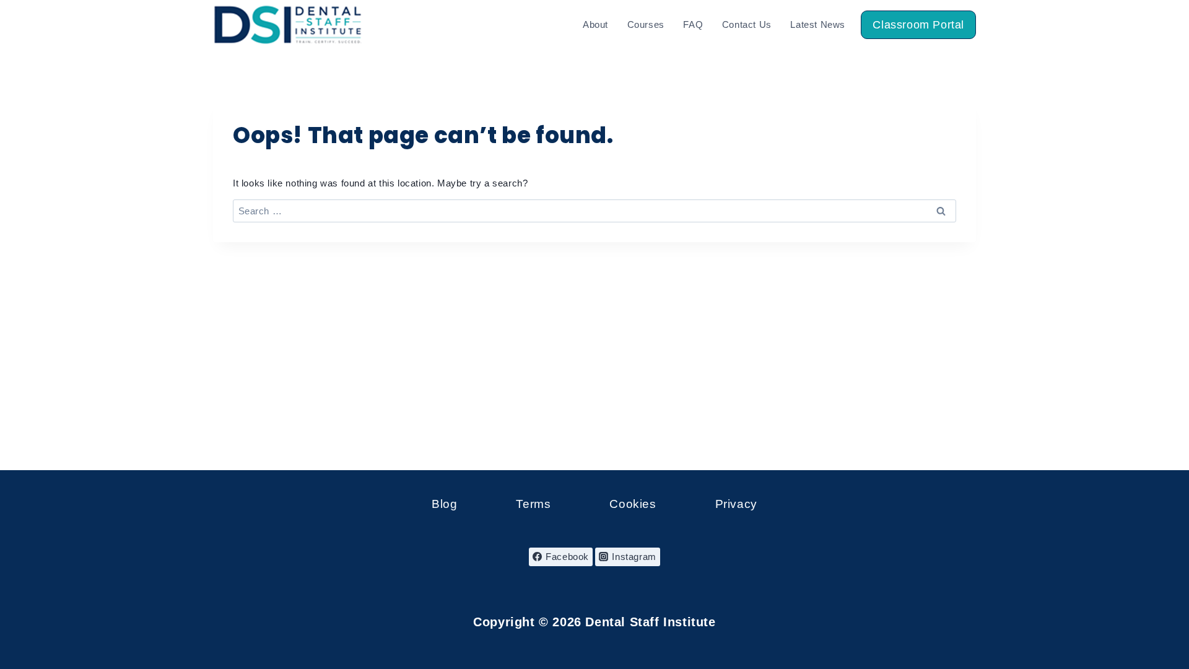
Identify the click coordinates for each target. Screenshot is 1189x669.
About (595, 24)
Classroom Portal (918, 25)
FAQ (693, 24)
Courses (645, 24)
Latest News (817, 24)
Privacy (736, 503)
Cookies (632, 503)
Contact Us (747, 24)
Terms (533, 503)
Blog (444, 503)
